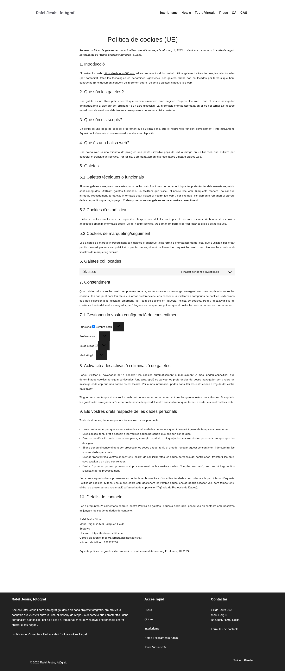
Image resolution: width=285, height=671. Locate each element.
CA (234, 12)
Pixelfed (249, 660)
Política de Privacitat (26, 634)
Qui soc (149, 619)
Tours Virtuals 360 (155, 647)
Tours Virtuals (205, 12)
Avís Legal (79, 634)
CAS (243, 12)
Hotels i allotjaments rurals (161, 637)
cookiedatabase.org (152, 551)
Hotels (186, 12)
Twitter (237, 660)
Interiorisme (169, 12)
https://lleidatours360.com (119, 73)
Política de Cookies (56, 634)
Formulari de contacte (224, 629)
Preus (223, 12)
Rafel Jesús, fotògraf (55, 13)
